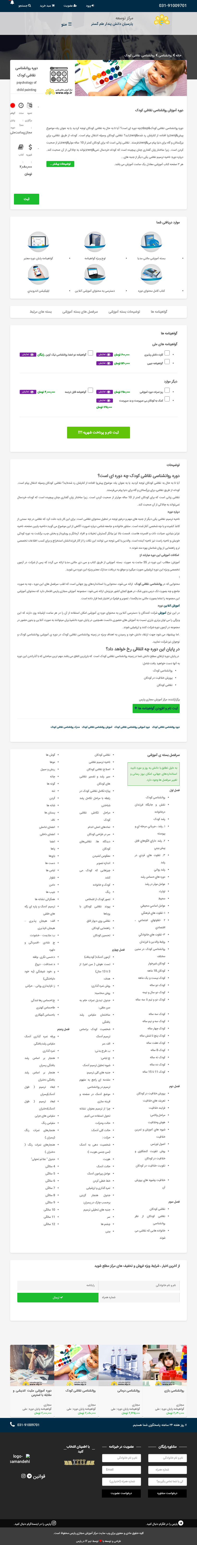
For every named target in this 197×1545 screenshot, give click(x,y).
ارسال (56, 1297)
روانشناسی (165, 55)
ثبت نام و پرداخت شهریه (100, 432)
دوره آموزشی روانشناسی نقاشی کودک (132, 727)
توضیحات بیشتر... (60, 164)
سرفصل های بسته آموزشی (80, 312)
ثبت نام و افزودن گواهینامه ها (25, 201)
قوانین (39, 1476)
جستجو (23, 6)
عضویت (69, 6)
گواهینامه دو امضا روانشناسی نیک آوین (54, 355)
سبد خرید (46, 6)
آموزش (162, 613)
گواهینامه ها (159, 312)
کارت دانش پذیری (131, 355)
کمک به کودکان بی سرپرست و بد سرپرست (129, 404)
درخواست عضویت (121, 1493)
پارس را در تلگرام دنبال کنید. (162, 1524)
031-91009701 (173, 6)
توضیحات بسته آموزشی (124, 312)
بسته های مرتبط (41, 312)
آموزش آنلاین (172, 606)
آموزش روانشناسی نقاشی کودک (97, 727)
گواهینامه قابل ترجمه (54, 392)
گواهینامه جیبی (131, 363)
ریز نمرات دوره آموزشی (131, 392)
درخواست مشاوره (167, 1493)
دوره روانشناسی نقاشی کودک (166, 727)
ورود (89, 6)
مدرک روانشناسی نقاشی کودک (65, 727)
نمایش (102, 354)
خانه (178, 55)
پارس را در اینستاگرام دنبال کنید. (33, 1524)
